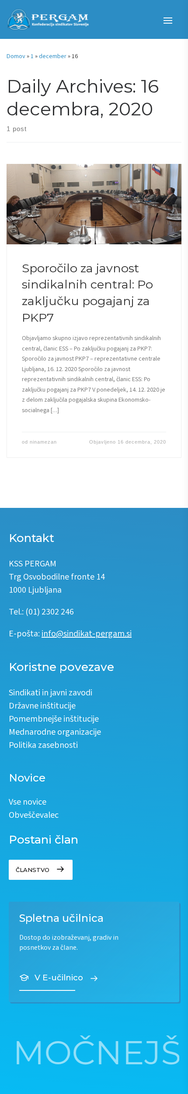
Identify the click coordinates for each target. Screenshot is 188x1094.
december (52, 56)
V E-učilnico (59, 977)
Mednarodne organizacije (55, 732)
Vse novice (27, 802)
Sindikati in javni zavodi (50, 693)
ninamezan (43, 442)
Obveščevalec (34, 815)
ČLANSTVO (32, 869)
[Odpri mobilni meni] (168, 20)
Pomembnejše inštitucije (54, 719)
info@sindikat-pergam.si (87, 634)
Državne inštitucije (42, 706)
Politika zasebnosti (43, 746)
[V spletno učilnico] (94, 952)
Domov (16, 56)
